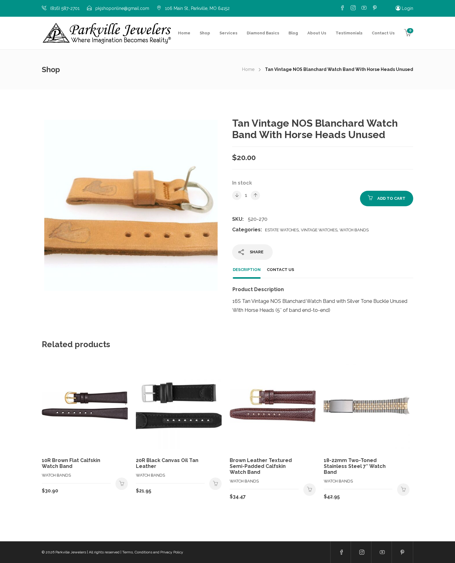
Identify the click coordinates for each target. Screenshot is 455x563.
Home (184, 33)
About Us (316, 33)
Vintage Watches (319, 230)
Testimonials (349, 33)
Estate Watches (282, 230)
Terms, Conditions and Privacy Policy (152, 552)
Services (228, 33)
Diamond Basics (263, 33)
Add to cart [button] (121, 484)
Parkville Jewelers (70, 552)
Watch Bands (354, 230)
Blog (293, 33)
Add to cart (391, 198)
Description (247, 269)
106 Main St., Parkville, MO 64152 (197, 8)
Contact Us (383, 33)
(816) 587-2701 (65, 8)
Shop (205, 33)
